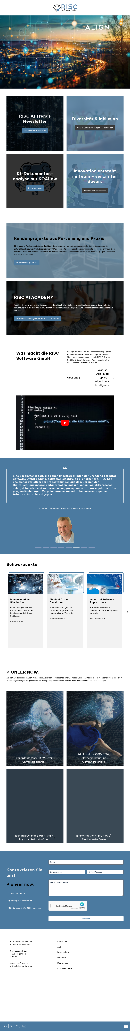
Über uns (72, 377)
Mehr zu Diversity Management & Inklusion (95, 128)
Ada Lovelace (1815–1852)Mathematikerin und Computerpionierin (94, 758)
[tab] (38, 547)
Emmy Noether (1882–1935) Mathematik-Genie (93, 837)
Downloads (62, 963)
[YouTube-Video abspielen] (65, 422)
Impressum (62, 941)
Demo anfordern (35, 188)
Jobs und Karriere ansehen (95, 191)
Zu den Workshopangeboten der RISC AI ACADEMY (37, 318)
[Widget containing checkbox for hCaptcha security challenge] (67, 906)
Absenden (86, 919)
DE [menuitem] (11, 1026)
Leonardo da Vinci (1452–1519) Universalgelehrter (34, 759)
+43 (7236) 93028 (19, 963)
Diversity (61, 957)
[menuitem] (5, 1026)
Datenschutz (63, 952)
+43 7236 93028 (17, 893)
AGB (59, 946)
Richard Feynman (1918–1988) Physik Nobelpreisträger (34, 837)
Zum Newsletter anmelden (35, 130)
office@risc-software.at (21, 901)
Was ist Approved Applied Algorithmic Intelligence (102, 377)
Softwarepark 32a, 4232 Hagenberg (25, 908)
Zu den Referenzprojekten (26, 262)
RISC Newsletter (65, 968)
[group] (25, 610)
